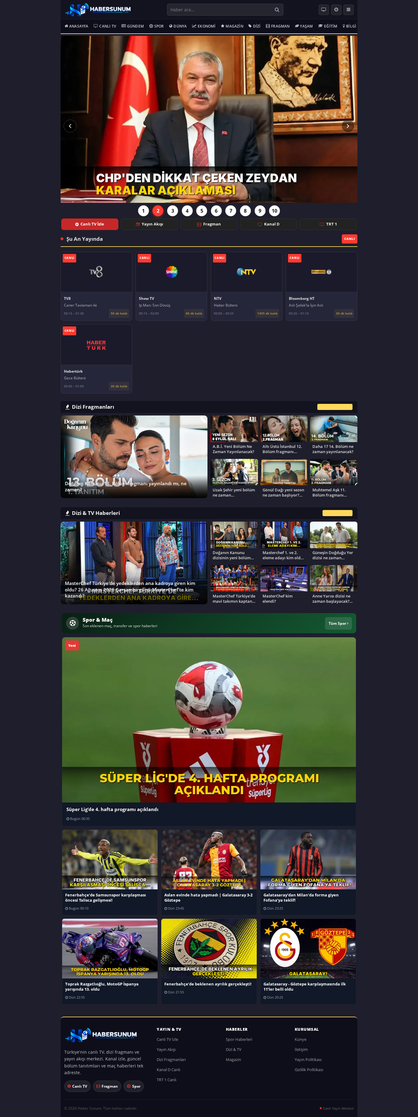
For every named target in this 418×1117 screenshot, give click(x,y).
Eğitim (330, 26)
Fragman (280, 26)
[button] (70, 126)
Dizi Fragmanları (171, 1059)
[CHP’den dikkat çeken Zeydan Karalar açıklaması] (209, 119)
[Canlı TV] (324, 10)
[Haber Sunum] (98, 10)
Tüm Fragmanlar (335, 407)
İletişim (301, 1049)
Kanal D (272, 224)
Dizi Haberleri (337, 513)
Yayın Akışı (152, 224)
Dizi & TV (233, 1049)
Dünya (180, 26)
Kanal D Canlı (168, 1069)
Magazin (234, 26)
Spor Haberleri (239, 1039)
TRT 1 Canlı (166, 1079)
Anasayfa (78, 26)
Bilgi (351, 26)
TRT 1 (331, 224)
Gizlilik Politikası (309, 1069)
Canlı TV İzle (92, 224)
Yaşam (306, 26)
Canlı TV (107, 26)
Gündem (135, 26)
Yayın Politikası (308, 1059)
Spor (159, 26)
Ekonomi (206, 26)
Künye (300, 1039)
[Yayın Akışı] (336, 10)
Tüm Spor (338, 623)
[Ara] (277, 9)
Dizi (257, 26)
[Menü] (348, 10)
